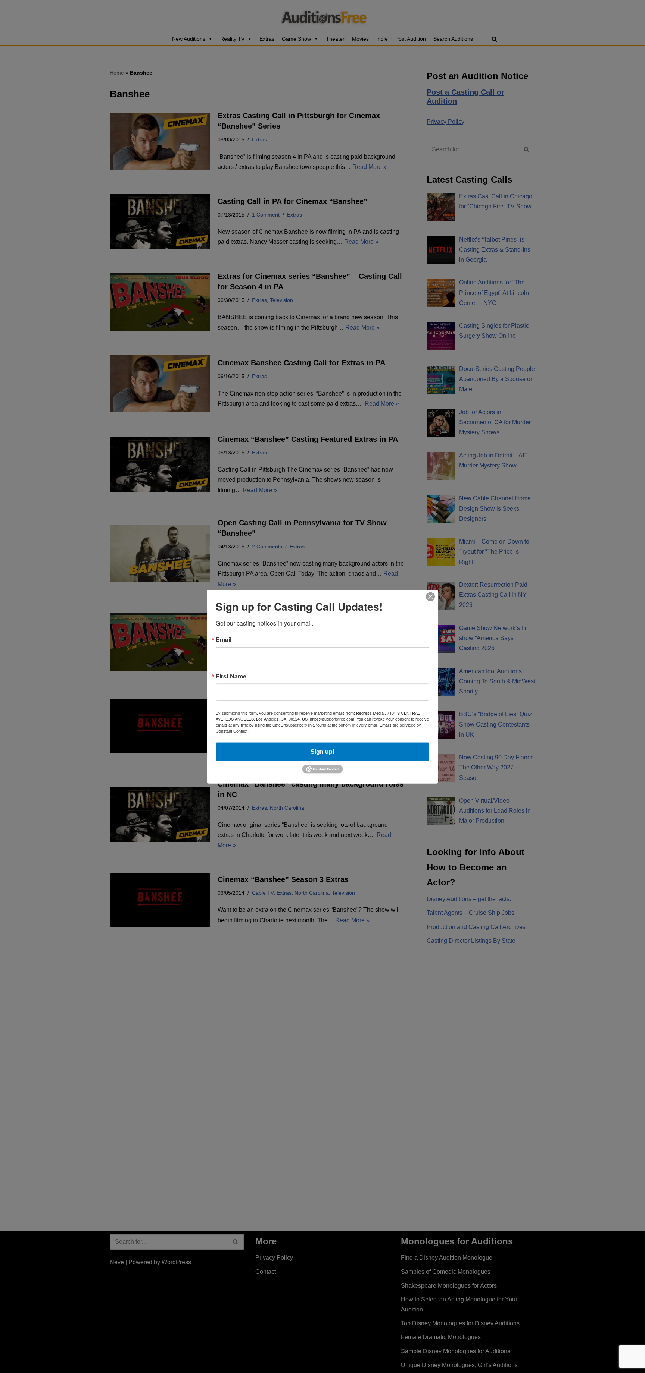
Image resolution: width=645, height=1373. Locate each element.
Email (223, 639)
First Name (231, 676)
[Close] (430, 596)
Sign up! (322, 751)
